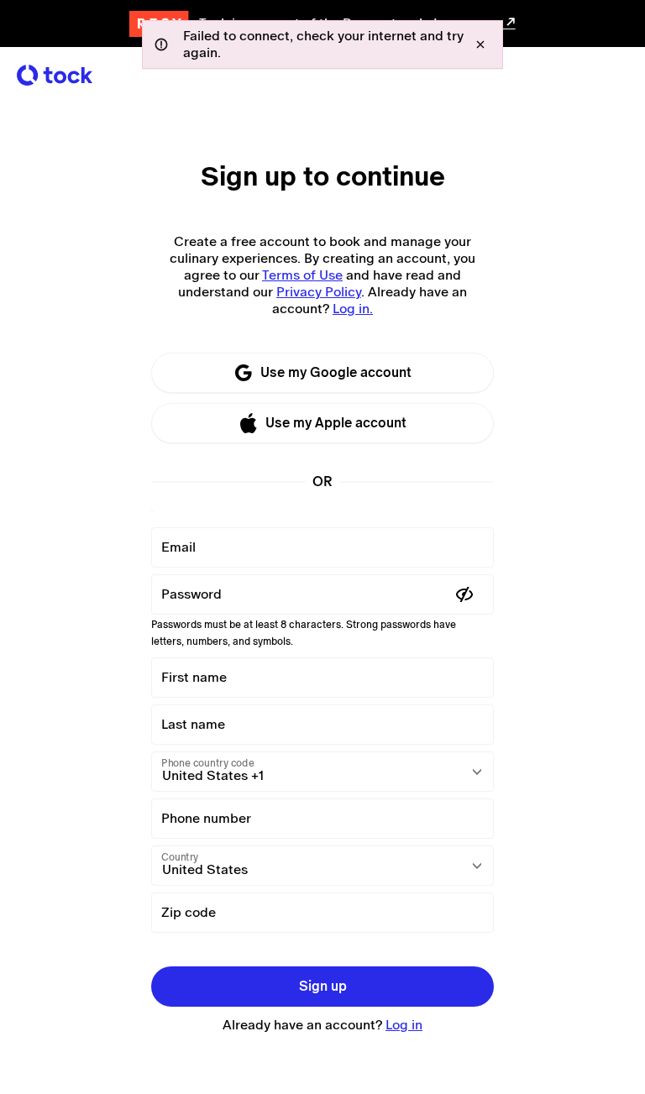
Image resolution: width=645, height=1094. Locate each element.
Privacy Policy (318, 292)
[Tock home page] (54, 75)
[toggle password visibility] (464, 594)
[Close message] (480, 44)
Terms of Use (302, 275)
